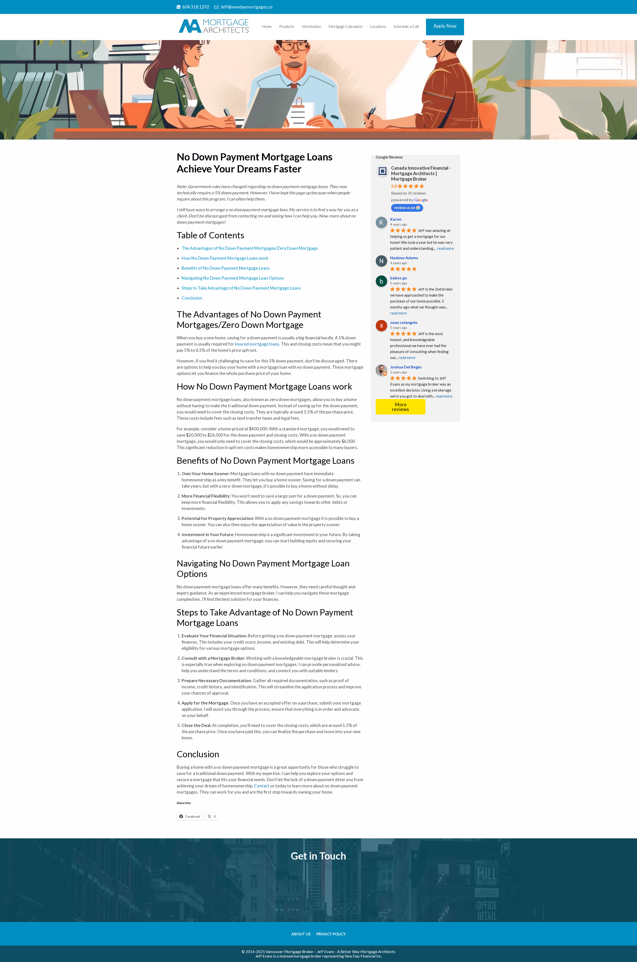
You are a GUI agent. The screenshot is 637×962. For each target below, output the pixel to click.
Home (267, 26)
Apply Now (445, 26)
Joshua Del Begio (406, 366)
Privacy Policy (331, 934)
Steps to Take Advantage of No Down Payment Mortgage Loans (241, 288)
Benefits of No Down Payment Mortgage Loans (226, 268)
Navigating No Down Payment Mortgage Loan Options (233, 278)
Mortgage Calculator (346, 26)
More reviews (400, 407)
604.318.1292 (195, 6)
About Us (301, 934)
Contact (262, 785)
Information (311, 26)
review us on (404, 207)
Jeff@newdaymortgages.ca (246, 6)
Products (286, 26)
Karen (395, 219)
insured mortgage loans (257, 344)
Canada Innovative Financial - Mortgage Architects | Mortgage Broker (421, 173)
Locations (378, 26)
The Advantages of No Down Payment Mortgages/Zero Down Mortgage (250, 248)
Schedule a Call (406, 26)
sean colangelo (404, 322)
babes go (398, 277)
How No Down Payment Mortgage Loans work (225, 258)
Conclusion (192, 298)
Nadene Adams (404, 257)
